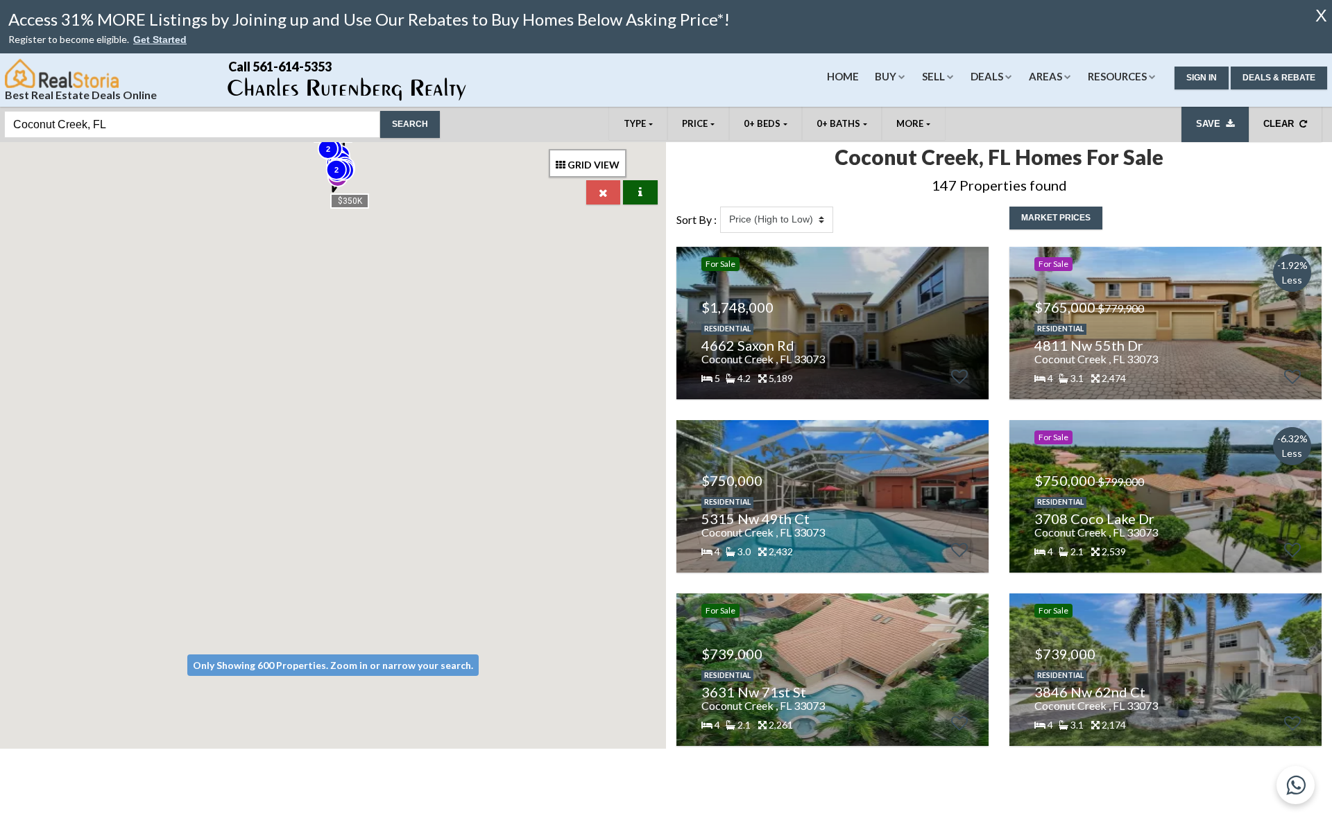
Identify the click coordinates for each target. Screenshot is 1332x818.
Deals (987, 76)
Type (635, 123)
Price (695, 123)
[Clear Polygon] (603, 192)
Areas (1045, 76)
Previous (687, 323)
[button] (160, 40)
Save (1211, 124)
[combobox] (192, 124)
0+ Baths (838, 123)
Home (843, 76)
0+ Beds (762, 123)
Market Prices (1056, 218)
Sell (933, 76)
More (909, 123)
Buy (885, 76)
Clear (1281, 124)
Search (410, 124)
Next (970, 323)
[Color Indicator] (640, 192)
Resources (1117, 76)
